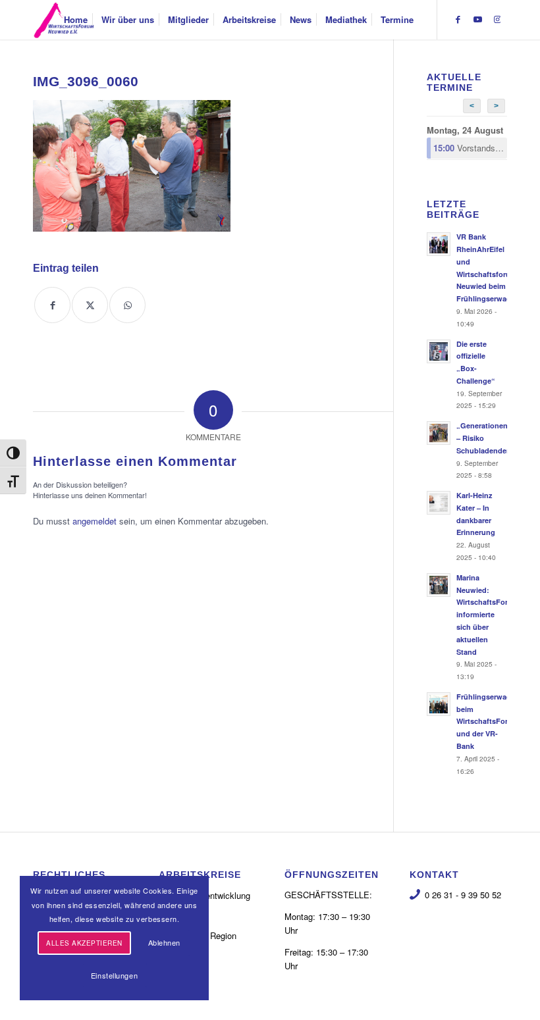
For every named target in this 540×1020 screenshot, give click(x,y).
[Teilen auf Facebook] (52, 305)
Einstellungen (114, 975)
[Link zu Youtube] (477, 19)
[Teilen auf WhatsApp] (127, 305)
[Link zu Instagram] (497, 19)
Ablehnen (164, 942)
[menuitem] (75, 19)
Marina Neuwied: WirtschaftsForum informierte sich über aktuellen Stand (487, 615)
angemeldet (94, 521)
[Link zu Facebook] (458, 19)
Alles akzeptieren (84, 943)
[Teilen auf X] (90, 305)
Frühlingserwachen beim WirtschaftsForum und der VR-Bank (490, 721)
